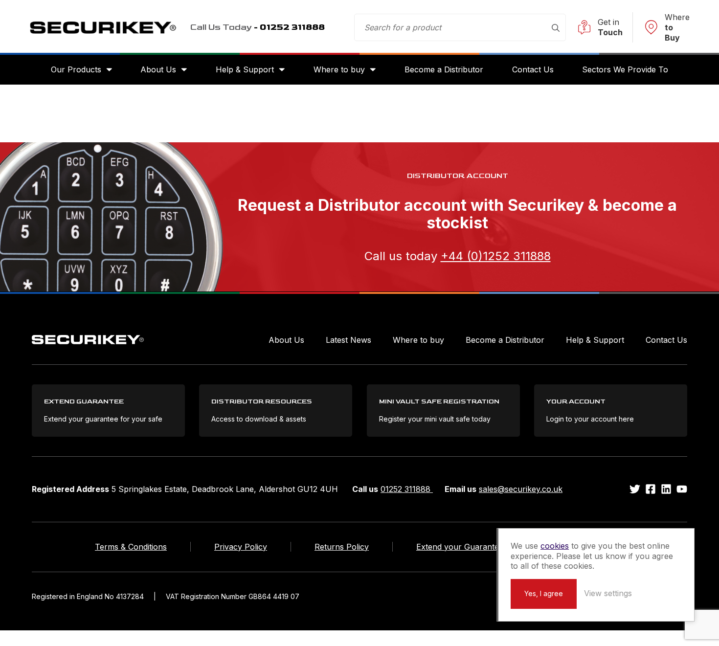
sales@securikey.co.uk (520, 489)
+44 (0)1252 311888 (496, 256)
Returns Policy (342, 547)
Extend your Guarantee (459, 547)
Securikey (102, 27)
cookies (554, 546)
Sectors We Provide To (625, 69)
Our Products (76, 69)
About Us (158, 69)
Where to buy (339, 69)
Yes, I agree (543, 593)
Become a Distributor (443, 69)
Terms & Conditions (131, 547)
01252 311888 (407, 489)
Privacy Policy (240, 547)
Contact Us (533, 69)
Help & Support (245, 69)
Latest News (348, 340)
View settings (608, 593)
